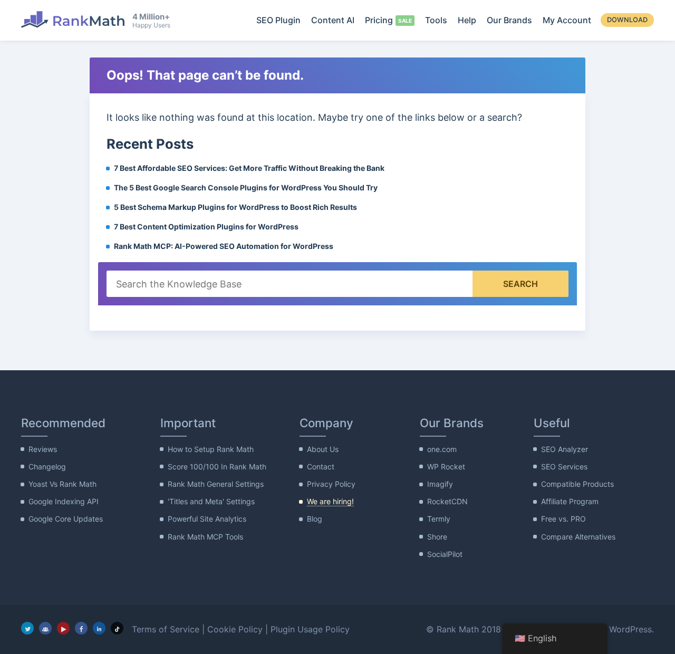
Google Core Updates (65, 518)
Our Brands (509, 20)
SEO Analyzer (564, 449)
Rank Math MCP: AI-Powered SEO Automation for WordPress (223, 246)
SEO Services (564, 466)
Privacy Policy (331, 483)
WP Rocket (446, 466)
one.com (442, 449)
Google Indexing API (63, 501)
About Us (323, 449)
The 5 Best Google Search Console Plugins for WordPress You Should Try (246, 187)
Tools (436, 20)
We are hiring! (330, 501)
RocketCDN (447, 501)
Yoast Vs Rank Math (62, 483)
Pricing (379, 20)
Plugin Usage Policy (310, 629)
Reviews (42, 449)
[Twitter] (27, 628)
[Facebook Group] (45, 628)
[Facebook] (81, 628)
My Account (567, 20)
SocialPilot (444, 554)
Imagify (440, 483)
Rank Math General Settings (216, 483)
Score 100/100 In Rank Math (217, 466)
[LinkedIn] (99, 628)
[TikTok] (117, 628)
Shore (437, 536)
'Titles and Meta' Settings (211, 501)
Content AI (332, 20)
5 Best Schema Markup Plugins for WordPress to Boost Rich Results (235, 207)
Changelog (47, 466)
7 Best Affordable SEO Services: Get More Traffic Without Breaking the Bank (249, 168)
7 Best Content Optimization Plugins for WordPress (206, 226)
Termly (438, 518)
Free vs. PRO (563, 518)
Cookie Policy (235, 629)
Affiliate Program (570, 501)
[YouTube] (63, 628)
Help (467, 20)
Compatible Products (577, 483)
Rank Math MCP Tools (205, 536)
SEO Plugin (278, 20)
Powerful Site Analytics (207, 518)
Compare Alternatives (578, 536)
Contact (320, 466)
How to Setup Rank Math (211, 449)
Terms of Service (165, 629)
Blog (314, 518)
